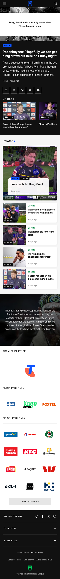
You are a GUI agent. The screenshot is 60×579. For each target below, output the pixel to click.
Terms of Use (22, 552)
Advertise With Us (44, 559)
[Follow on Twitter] (48, 516)
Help (19, 559)
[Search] (55, 4)
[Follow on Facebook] (42, 516)
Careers (11, 559)
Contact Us (29, 559)
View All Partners (30, 501)
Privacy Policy (37, 552)
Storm (7, 45)
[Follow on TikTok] (36, 516)
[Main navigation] (4, 4)
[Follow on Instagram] (54, 516)
